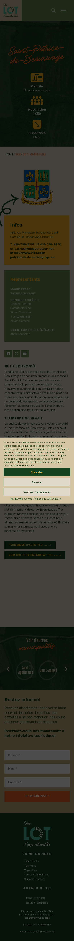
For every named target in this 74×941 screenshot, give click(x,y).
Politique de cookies (21, 498)
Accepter (37, 472)
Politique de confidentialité (48, 498)
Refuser (37, 482)
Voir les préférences (37, 492)
